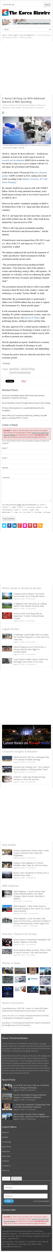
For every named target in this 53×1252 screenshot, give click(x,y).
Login (6, 1179)
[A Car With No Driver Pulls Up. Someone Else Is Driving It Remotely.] (7, 970)
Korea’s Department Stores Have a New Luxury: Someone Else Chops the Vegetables (31, 853)
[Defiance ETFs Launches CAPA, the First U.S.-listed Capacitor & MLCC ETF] (7, 991)
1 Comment (33, 926)
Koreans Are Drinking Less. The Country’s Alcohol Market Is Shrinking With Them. (31, 768)
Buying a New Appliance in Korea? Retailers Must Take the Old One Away (30, 864)
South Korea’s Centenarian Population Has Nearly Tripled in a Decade (32, 940)
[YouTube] (30, 525)
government (14, 369)
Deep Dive (6, 1151)
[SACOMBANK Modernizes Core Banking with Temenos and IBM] (32, 979)
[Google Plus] (20, 525)
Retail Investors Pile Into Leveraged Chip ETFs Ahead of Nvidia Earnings (31, 758)
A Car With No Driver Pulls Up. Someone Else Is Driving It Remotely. (31, 1086)
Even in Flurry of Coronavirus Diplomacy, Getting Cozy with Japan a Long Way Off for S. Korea (24, 416)
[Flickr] (25, 525)
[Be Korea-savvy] (26, 12)
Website (5, 468)
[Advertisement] (26, 67)
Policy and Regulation (27, 35)
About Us (5, 1170)
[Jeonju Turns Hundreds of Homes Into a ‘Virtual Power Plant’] (7, 875)
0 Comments (30, 599)
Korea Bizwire (30, 105)
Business (5, 1132)
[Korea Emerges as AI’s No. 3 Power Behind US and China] (20, 979)
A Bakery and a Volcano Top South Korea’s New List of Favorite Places (29, 595)
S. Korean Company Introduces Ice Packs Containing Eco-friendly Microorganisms (25, 1016)
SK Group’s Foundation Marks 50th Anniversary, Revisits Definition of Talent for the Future (23, 396)
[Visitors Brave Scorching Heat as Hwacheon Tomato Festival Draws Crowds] (7, 615)
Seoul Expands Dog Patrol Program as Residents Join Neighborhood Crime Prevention (26, 1024)
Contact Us (6, 1166)
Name (5, 448)
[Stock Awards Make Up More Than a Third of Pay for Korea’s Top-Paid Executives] (7, 951)
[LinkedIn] (14, 525)
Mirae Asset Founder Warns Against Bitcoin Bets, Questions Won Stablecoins (31, 1115)
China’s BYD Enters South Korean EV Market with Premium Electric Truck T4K (25, 1009)
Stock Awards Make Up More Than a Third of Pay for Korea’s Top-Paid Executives (32, 951)
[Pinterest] (35, 525)
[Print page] (26, 112)
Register (16, 1179)
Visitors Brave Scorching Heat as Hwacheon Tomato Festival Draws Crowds (28, 616)
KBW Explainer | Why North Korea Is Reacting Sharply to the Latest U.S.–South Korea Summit (31, 908)
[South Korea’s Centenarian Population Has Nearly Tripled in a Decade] (7, 942)
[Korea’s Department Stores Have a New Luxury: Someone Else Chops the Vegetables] (7, 852)
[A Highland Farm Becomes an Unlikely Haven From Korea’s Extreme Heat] (7, 606)
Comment (6, 477)
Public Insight (13, 35)
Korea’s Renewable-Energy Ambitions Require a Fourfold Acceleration (29, 1096)
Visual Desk (6, 1147)
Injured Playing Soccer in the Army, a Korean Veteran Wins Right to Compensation (29, 649)
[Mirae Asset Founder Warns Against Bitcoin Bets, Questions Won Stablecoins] (45, 971)
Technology (6, 1142)
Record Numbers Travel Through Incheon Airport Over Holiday (26, 403)
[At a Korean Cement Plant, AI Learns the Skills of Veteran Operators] (7, 979)
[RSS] (40, 525)
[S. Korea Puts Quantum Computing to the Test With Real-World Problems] (32, 971)
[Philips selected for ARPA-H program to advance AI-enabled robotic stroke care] (45, 980)
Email (4, 458)
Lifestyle (5, 1137)
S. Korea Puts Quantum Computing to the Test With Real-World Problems (31, 1105)
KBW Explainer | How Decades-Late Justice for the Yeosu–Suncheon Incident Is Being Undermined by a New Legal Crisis (32, 921)
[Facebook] (9, 525)
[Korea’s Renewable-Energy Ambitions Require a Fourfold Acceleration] (20, 970)
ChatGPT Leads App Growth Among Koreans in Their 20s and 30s (29, 778)
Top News (26, 107)
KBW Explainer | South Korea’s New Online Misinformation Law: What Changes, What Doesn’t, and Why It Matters (29, 895)
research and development (13, 160)
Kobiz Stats (6, 1156)
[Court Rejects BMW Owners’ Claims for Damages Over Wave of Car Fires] (7, 661)
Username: (8, 1183)
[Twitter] (4, 525)
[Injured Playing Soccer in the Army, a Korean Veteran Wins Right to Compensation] (7, 648)
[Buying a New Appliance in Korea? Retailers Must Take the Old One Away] (7, 865)
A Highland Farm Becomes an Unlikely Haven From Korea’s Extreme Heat (30, 604)
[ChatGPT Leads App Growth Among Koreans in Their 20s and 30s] (7, 779)
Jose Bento (6, 1023)
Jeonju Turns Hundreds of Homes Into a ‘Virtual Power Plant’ (31, 874)
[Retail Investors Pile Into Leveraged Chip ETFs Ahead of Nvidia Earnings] (7, 759)
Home (4, 35)
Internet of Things (32, 317)
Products (5, 1161)
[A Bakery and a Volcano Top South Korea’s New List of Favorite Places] (7, 596)
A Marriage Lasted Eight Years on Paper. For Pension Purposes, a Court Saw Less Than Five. (31, 637)
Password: (8, 1192)
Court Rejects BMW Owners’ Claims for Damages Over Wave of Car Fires (30, 660)
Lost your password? (41, 1201)
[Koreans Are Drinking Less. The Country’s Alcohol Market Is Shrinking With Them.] (7, 769)
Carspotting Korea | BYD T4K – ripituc (16, 1008)
